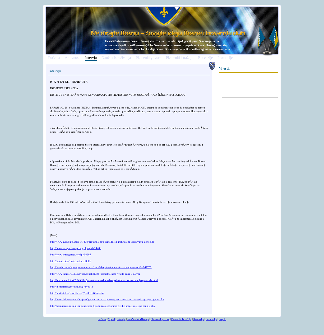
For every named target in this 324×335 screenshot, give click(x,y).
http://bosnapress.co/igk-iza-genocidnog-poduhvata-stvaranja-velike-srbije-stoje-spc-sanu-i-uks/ (102, 305)
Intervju (91, 58)
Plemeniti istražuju (179, 57)
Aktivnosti (72, 57)
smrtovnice (56, 312)
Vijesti (111, 319)
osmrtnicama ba (71, 312)
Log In (222, 319)
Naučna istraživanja (116, 57)
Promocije (225, 57)
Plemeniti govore (148, 57)
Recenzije (205, 57)
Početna (54, 57)
